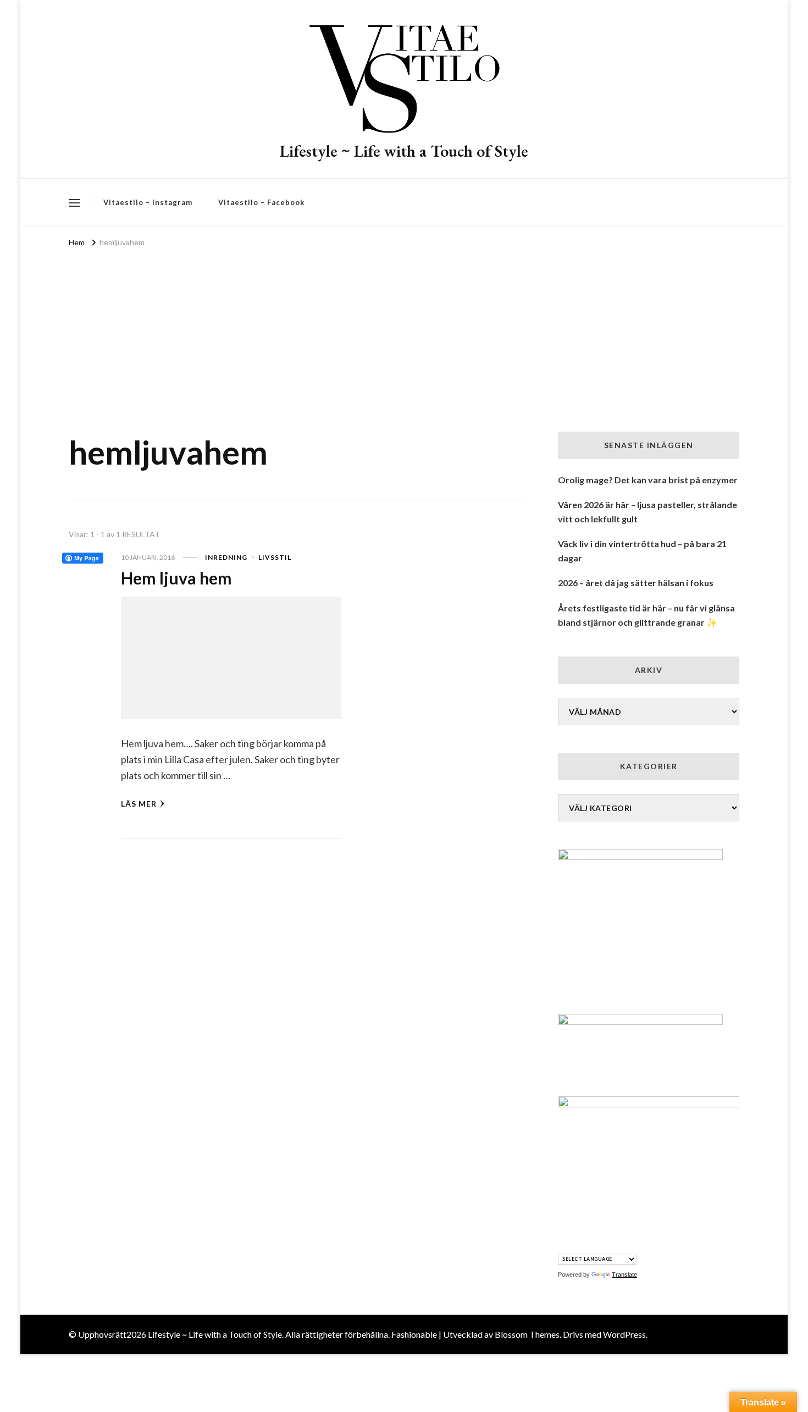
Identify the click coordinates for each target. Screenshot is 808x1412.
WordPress (624, 1334)
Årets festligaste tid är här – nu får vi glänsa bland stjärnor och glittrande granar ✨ (646, 615)
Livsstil (274, 557)
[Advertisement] (404, 333)
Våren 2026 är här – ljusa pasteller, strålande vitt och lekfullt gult (647, 511)
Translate (624, 1274)
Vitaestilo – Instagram (147, 202)
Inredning (226, 557)
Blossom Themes (527, 1334)
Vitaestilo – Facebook (261, 202)
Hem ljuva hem (176, 578)
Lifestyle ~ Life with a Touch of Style (404, 151)
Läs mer (139, 803)
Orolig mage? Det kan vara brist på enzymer (648, 480)
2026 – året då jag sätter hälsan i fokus (635, 582)
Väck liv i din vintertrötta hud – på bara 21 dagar (642, 550)
